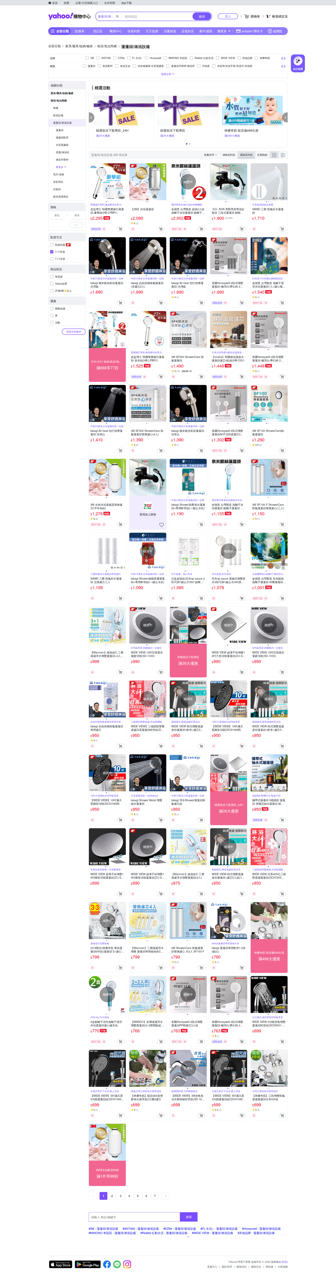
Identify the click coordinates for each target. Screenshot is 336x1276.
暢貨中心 (116, 31)
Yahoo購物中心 (69, 16)
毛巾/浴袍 (58, 174)
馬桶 (55, 108)
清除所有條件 (73, 331)
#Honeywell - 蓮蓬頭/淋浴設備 (261, 1228)
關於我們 (227, 1266)
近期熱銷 (262, 155)
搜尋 (189, 1217)
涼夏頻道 (170, 31)
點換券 (79, 31)
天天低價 (152, 31)
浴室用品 (58, 182)
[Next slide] (123, 182)
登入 (228, 16)
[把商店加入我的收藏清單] (161, 525)
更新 (284, 1262)
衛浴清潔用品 (60, 196)
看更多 (222, 31)
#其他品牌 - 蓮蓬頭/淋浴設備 (256, 1233)
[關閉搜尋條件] (117, 16)
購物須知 (241, 1266)
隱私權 (269, 1266)
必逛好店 (188, 31)
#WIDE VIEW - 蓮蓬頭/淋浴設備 (212, 1233)
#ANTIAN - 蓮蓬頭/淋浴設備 (141, 1228)
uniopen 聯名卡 (252, 31)
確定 (76, 225)
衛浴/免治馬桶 (59, 100)
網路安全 (256, 1266)
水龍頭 (57, 189)
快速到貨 (134, 31)
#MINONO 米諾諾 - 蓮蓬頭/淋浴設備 (112, 1233)
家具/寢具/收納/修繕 (62, 93)
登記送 (97, 31)
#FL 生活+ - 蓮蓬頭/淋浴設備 (218, 1228)
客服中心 (212, 1266)
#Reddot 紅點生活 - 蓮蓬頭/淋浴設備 (163, 1233)
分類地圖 (283, 1266)
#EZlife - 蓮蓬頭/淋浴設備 (179, 1228)
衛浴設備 (58, 115)
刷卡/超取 (206, 31)
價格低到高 (229, 155)
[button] (91, 117)
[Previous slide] (91, 182)
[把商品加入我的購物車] (120, 228)
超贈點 (277, 31)
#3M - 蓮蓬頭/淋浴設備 (103, 1228)
